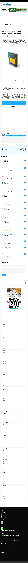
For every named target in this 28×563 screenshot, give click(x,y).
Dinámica (4, 370)
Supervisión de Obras (5, 481)
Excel (3, 391)
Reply (25, 160)
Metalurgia (4, 446)
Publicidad (6, 24)
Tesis (3, 487)
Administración (4, 322)
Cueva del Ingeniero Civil (3, 550)
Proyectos (4, 463)
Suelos (3, 479)
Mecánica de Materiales (5, 442)
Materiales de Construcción (5, 435)
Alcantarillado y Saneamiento (6, 328)
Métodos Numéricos (5, 448)
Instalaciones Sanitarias (5, 422)
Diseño (3, 376)
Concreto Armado (4, 359)
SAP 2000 (4, 472)
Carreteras (4, 348)
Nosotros (3, 24)
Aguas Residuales (4, 324)
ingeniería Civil (2, 552)
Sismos (3, 476)
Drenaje (3, 378)
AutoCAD (4, 335)
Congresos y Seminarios (5, 363)
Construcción (4, 365)
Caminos (3, 346)
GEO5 (3, 398)
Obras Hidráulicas (4, 452)
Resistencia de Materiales (5, 468)
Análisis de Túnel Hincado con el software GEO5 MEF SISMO (7, 530)
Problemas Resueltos (5, 457)
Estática (3, 385)
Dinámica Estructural (5, 372)
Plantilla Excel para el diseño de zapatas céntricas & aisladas (9, 538)
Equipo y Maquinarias (5, 381)
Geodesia (4, 400)
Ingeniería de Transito (5, 418)
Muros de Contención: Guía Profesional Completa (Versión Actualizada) (11, 535)
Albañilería (4, 326)
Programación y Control (5, 459)
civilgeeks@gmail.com (5, 517)
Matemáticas (4, 433)
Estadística (4, 383)
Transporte (4, 492)
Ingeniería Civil (4, 415)
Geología (4, 402)
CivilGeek (7, 133)
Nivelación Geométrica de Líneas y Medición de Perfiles (7, 524)
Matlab (3, 437)
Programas (4, 461)
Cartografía (4, 350)
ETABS (3, 389)
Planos (3, 455)
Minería (3, 450)
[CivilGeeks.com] (6, 4)
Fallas (3, 394)
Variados (4, 498)
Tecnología (4, 483)
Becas (3, 337)
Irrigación (4, 424)
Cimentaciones (4, 354)
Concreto (4, 357)
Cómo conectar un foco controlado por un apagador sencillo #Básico (11, 540)
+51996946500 (4, 514)
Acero (3, 320)
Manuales (4, 431)
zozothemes (18, 559)
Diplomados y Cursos (5, 374)
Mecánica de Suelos (5, 444)
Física (3, 396)
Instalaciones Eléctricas (5, 420)
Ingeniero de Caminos (3, 554)
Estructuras (4, 387)
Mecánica (4, 439)
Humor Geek (4, 409)
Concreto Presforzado (5, 361)
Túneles (3, 494)
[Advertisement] (14, 18)
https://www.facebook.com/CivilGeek (16, 135)
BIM (3, 339)
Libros (3, 426)
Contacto (10, 24)
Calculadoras (4, 341)
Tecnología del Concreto (5, 485)
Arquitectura (4, 333)
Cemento (4, 352)
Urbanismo (4, 496)
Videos (3, 500)
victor (5, 221)
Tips (3, 489)
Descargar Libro (14, 106)
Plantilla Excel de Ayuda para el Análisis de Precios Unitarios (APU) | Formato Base (16, 537)
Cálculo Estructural (5, 344)
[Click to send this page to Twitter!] (22, 126)
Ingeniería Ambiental (5, 413)
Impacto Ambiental (5, 411)
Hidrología (4, 407)
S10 (3, 470)
